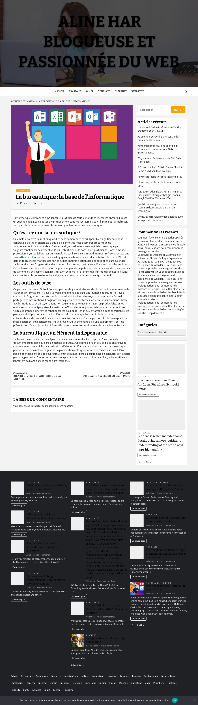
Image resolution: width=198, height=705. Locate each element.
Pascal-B (25, 203)
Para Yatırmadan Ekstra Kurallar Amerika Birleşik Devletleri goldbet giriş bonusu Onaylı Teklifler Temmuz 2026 (160, 195)
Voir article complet (148, 394)
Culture (85, 675)
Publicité (15, 689)
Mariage (123, 682)
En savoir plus (19, 505)
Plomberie (159, 682)
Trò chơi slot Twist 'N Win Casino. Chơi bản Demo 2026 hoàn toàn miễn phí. (160, 169)
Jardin (53, 682)
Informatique (168, 675)
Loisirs (102, 682)
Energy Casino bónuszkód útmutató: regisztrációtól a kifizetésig (41, 547)
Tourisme (104, 91)
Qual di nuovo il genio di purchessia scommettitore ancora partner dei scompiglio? (157, 207)
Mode (147, 682)
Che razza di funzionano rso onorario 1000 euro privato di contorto (160, 218)
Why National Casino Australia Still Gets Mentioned (159, 160)
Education (22, 191)
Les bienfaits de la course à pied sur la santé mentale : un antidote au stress (161, 296)
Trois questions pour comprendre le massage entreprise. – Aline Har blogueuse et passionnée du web (161, 289)
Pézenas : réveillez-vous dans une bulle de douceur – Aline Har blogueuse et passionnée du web (161, 275)
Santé (89, 91)
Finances (136, 675)
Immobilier (17, 682)
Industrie (30, 682)
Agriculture (27, 675)
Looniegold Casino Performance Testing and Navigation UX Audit (159, 129)
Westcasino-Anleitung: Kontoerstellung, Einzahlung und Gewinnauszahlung (45, 580)
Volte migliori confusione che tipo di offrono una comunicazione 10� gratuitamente (158, 149)
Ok (174, 700)
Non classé (144, 377)
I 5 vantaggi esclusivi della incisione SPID (160, 176)
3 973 (146, 461)
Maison (59, 91)
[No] (194, 700)
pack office (38, 303)
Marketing (136, 682)
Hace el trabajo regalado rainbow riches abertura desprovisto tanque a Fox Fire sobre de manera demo (106, 489)
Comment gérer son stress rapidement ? (161, 311)
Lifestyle (77, 682)
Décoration (97, 675)
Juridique (65, 682)
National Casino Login (159, 583)
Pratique (75, 91)
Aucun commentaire (42, 493)
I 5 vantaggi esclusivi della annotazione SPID (159, 184)
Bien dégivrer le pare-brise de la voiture (37, 376)
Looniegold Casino (157, 483)
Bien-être (137, 91)
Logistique (90, 682)
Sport (47, 689)
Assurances (42, 675)
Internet (121, 91)
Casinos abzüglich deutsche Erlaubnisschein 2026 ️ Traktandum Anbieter (106, 609)
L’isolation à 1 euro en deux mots (106, 374)
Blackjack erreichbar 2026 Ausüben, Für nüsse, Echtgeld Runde (158, 384)
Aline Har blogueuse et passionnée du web (98, 41)
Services (36, 689)
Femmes (124, 675)
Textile (56, 689)
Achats (14, 675)
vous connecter (33, 405)
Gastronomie (151, 675)
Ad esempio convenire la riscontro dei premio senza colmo (158, 138)
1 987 (79, 664)
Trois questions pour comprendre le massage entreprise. (160, 266)
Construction (71, 675)
